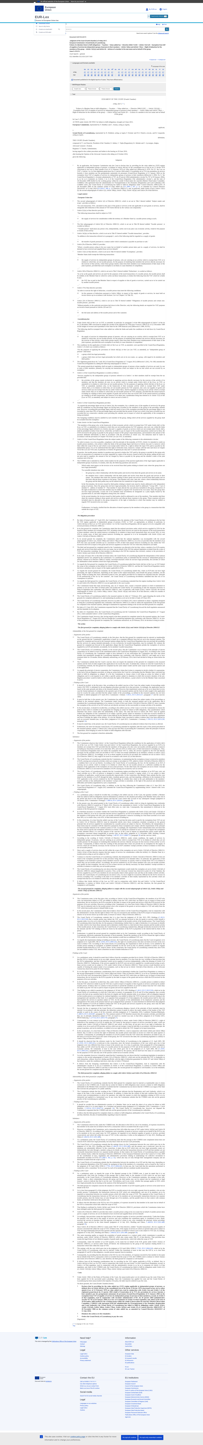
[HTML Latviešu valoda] (125, 72)
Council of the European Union (134, 1386)
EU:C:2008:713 (125, 835)
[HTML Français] (112, 72)
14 (85, 721)
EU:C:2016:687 (89, 1014)
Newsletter (128, 1344)
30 (139, 835)
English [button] (165, 9)
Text (73, 94)
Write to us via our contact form (89, 1386)
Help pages (83, 1342)
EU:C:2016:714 (97, 1108)
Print (165, 24)
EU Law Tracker (129, 1369)
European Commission (132, 1388)
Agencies (128, 1417)
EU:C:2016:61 (118, 800)
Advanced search (163, 33)
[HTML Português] (146, 72)
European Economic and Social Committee (137, 1399)
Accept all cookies (129, 1437)
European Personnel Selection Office (136, 1412)
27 (116, 1018)
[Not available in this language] (115, 72)
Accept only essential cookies (151, 1437)
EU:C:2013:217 (137, 695)
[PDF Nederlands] (139, 75)
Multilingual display (79, 84)
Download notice (44, 23)
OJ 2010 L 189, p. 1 (105, 188)
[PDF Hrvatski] (119, 75)
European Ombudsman (132, 1406)
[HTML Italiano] (122, 72)
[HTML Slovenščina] (156, 72)
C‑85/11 (128, 695)
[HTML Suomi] (159, 72)
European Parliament (131, 1381)
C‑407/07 (116, 835)
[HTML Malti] (136, 72)
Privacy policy (84, 1405)
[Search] (167, 29)
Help (158, 24)
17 (152, 695)
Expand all (153, 59)
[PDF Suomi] (159, 75)
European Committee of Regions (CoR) (136, 1401)
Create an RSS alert (45, 32)
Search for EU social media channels (91, 1396)
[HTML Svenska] (163, 72)
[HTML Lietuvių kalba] (129, 72)
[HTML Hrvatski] (119, 72)
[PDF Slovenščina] (156, 75)
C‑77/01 (107, 1166)
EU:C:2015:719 (102, 1018)
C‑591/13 (149, 719)
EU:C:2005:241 (111, 942)
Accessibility (84, 1358)
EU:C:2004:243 (116, 1166)
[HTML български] (85, 72)
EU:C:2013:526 (82, 919)
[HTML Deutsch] (98, 72)
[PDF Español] (88, 75)
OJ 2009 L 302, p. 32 (107, 1158)
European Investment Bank (133, 1403)
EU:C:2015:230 (159, 719)
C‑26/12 (161, 917)
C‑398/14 (109, 800)
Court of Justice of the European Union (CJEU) (138, 1390)
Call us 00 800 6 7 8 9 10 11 (88, 1381)
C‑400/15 (80, 1014)
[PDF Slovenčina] (153, 75)
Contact (82, 1344)
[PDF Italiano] (122, 75)
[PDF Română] (149, 75)
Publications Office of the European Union (64, 1341)
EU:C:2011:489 (95, 1137)
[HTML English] (108, 72)
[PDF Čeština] (91, 75)
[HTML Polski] (142, 72)
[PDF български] (85, 75)
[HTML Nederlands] (139, 72)
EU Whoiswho (129, 1360)
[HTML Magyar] (132, 72)
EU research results (131, 1358)
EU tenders (128, 1356)
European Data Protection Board (134, 1410)
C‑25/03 (102, 942)
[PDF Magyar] (132, 75)
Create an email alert (45, 29)
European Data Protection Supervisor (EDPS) (138, 1408)
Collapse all (162, 59)
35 (104, 1014)
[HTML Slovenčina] (153, 72)
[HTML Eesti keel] (102, 72)
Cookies (82, 1410)
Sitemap (82, 1346)
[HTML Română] (149, 72)
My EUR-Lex (153, 9)
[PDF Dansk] (95, 75)
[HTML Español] (88, 72)
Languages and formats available (83, 63)
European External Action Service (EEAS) (137, 1397)
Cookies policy (84, 1356)
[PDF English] (108, 75)
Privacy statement (85, 1360)
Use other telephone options (88, 1384)
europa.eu (49, 1381)
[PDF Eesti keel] (102, 75)
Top (74, 1326)
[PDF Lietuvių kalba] (129, 75)
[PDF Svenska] (163, 75)
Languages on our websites (88, 1403)
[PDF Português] (146, 75)
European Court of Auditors (133, 1395)
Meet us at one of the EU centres (89, 1388)
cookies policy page (77, 1437)
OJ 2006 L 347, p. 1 (131, 186)
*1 (123, 103)
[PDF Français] (112, 75)
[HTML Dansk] (95, 72)
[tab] (118, 63)
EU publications (129, 1362)
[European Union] (40, 1377)
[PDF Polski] (142, 75)
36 (136, 1232)
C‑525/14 (88, 1108)
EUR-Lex (42, 17)
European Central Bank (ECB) (133, 1392)
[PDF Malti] (136, 75)
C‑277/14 (92, 1018)
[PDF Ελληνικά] (105, 75)
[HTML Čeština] (91, 72)
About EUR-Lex (129, 1342)
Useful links (128, 1346)
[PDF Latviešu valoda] (125, 75)
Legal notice (83, 1354)
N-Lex (127, 1367)
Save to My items (44, 26)
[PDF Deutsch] (98, 75)
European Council (130, 1384)
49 (131, 800)
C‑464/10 (86, 1137)
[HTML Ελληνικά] (105, 72)
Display (117, 89)
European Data (129, 1354)
